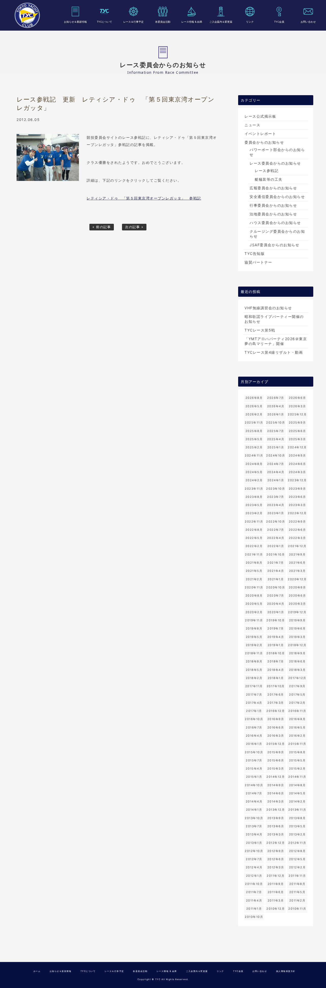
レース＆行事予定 (133, 21)
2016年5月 (297, 727)
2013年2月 (297, 834)
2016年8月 (297, 719)
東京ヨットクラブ (27, 15)
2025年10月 (275, 422)
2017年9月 (297, 686)
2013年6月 (275, 826)
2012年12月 (275, 843)
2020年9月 (297, 587)
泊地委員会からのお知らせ (273, 214)
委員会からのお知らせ (264, 142)
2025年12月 (297, 414)
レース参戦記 (266, 170)
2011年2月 (297, 900)
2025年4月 (275, 439)
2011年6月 (276, 892)
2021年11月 (254, 554)
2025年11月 (254, 422)
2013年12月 (275, 809)
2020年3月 (297, 604)
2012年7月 (254, 859)
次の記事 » (134, 227)
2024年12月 (297, 447)
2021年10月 (275, 554)
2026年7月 (275, 398)
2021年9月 (297, 554)
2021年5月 (254, 571)
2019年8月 (254, 628)
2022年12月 (297, 513)
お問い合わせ (308, 21)
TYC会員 (279, 21)
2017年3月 (275, 703)
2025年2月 (254, 447)
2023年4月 (275, 505)
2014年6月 (275, 793)
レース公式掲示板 (260, 116)
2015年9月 (275, 752)
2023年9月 (297, 488)
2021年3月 (297, 571)
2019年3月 (297, 637)
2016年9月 (275, 719)
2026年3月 (297, 406)
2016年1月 (254, 744)
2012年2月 (297, 867)
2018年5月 (254, 670)
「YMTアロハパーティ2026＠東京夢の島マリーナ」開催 (275, 341)
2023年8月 (254, 497)
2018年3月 (297, 670)
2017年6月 (275, 694)
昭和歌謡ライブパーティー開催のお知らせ (274, 319)
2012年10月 (254, 851)
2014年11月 (297, 777)
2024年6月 (297, 464)
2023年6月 (297, 497)
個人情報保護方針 (285, 971)
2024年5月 (254, 472)
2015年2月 (297, 768)
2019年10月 (275, 620)
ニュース (252, 125)
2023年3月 (297, 505)
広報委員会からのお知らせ (273, 188)
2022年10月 (275, 521)
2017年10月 (276, 686)
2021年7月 (275, 562)
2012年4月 (254, 867)
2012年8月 (297, 851)
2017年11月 (254, 686)
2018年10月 (275, 653)
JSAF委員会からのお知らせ (274, 245)
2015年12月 (275, 744)
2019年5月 (254, 637)
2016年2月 (297, 735)
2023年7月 (275, 497)
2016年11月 (297, 711)
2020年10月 (275, 587)
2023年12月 (297, 480)
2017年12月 (297, 678)
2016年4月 (254, 735)
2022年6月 (297, 530)
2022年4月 (275, 538)
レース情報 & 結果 (191, 21)
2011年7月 (254, 892)
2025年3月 (297, 439)
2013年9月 (275, 818)
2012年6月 (275, 859)
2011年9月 (276, 884)
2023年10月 (275, 488)
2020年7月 (275, 595)
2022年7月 (275, 530)
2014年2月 (297, 801)
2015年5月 (297, 760)
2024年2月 (254, 480)
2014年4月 (254, 801)
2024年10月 (275, 455)
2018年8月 (254, 661)
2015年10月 (254, 752)
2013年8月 (297, 818)
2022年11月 (254, 521)
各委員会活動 (162, 21)
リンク (250, 21)
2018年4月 (275, 670)
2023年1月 (275, 513)
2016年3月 (275, 735)
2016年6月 (275, 727)
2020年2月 (254, 612)
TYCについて (104, 21)
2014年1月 (254, 809)
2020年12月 (297, 579)
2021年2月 (254, 579)
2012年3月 (275, 867)
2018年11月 (254, 653)
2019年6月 (297, 628)
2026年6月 (297, 398)
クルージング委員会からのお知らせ (277, 233)
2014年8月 (297, 785)
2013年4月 (254, 834)
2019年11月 (254, 620)
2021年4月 (275, 571)
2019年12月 (297, 612)
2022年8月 (254, 530)
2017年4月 (254, 703)
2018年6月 (297, 661)
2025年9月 (297, 422)
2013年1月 (254, 843)
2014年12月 (275, 777)
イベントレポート (260, 133)
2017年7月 (254, 694)
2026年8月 (254, 398)
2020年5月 (254, 604)
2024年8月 (254, 464)
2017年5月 (297, 694)
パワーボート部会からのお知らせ (277, 152)
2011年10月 (254, 884)
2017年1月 (254, 711)
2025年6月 (297, 431)
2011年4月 (254, 900)
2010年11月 (297, 908)
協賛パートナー (258, 262)
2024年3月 (297, 472)
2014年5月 (297, 793)
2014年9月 (275, 785)
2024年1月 (275, 480)
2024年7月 (275, 464)
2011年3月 (276, 900)
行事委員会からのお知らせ (273, 205)
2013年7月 (254, 826)
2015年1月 (254, 777)
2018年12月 (297, 645)
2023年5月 (254, 505)
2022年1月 (275, 546)
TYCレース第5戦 (259, 330)
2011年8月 (297, 884)
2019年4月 (275, 637)
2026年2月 (254, 414)
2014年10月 (254, 785)
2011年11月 (297, 876)
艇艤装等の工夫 (268, 179)
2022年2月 (254, 546)
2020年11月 (254, 587)
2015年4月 (254, 768)
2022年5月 (254, 538)
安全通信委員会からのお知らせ (277, 196)
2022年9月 (297, 521)
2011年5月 (297, 892)
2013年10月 (254, 818)
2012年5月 (297, 859)
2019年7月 (275, 628)
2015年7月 (254, 760)
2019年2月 (254, 645)
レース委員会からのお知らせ (275, 163)
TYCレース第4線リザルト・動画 (273, 352)
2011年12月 (275, 876)
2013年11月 (297, 809)
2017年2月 (297, 703)
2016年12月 (275, 711)
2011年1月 (254, 908)
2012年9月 (275, 851)
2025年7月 (275, 431)
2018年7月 (275, 661)
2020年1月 (275, 612)
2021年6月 (297, 562)
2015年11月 (297, 744)
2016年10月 (254, 719)
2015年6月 (275, 760)
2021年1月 (276, 579)
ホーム (37, 971)
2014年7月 (254, 793)
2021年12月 (297, 546)
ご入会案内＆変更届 (220, 21)
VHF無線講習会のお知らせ (268, 308)
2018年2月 (254, 678)
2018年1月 (276, 678)
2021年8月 (254, 562)
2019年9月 (297, 620)
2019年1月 (276, 645)
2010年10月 (254, 917)
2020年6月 (297, 595)
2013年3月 (275, 834)
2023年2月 (254, 513)
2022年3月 (297, 538)
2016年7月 (254, 727)
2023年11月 (254, 488)
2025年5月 (254, 439)
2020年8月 (254, 595)
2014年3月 (275, 801)
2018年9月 (297, 653)
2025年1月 (275, 447)
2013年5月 (297, 826)
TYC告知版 (254, 253)
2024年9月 (297, 455)
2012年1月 (254, 876)
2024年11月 (254, 455)
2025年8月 (254, 431)
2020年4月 (275, 604)
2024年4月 (275, 472)
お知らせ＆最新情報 (75, 21)
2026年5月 (254, 406)
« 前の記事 (101, 227)
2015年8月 (297, 752)
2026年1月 (275, 414)
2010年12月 (275, 908)
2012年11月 (297, 843)
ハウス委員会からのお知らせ (275, 222)
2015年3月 (275, 768)
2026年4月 (275, 406)
